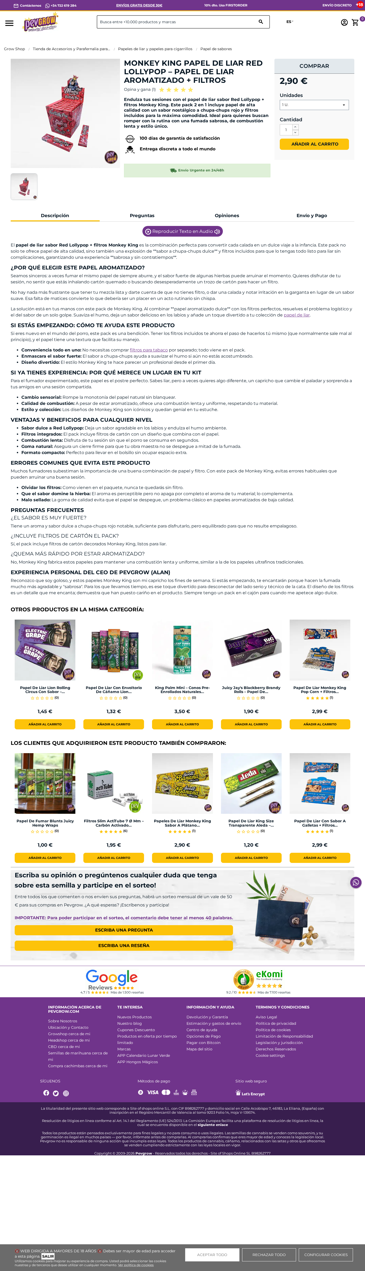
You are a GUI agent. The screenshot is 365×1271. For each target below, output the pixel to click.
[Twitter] (56, 1093)
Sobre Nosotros (62, 1021)
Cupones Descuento (136, 1029)
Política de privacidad (276, 1023)
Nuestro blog (129, 1023)
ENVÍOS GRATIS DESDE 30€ (139, 5)
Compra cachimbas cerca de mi (77, 1065)
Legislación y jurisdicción (279, 1042)
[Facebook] (46, 1093)
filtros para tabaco (149, 350)
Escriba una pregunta (124, 930)
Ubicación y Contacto (68, 1027)
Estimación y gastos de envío (214, 1023)
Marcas (124, 1049)
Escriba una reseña (123, 945)
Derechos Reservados (276, 1049)
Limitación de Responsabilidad (284, 1036)
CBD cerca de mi (64, 1046)
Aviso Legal (266, 1017)
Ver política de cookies (136, 1265)
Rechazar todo (269, 1255)
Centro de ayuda (202, 1029)
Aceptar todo (212, 1255)
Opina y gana (140, 89)
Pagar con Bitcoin (203, 1042)
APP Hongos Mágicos (137, 1061)
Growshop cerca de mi (69, 1033)
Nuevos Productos (134, 1017)
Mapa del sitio (199, 1049)
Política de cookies (273, 1029)
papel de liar (297, 315)
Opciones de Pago (204, 1036)
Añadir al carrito (314, 144)
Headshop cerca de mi (69, 1040)
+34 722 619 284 (63, 5)
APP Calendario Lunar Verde (143, 1055)
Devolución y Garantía (207, 1017)
